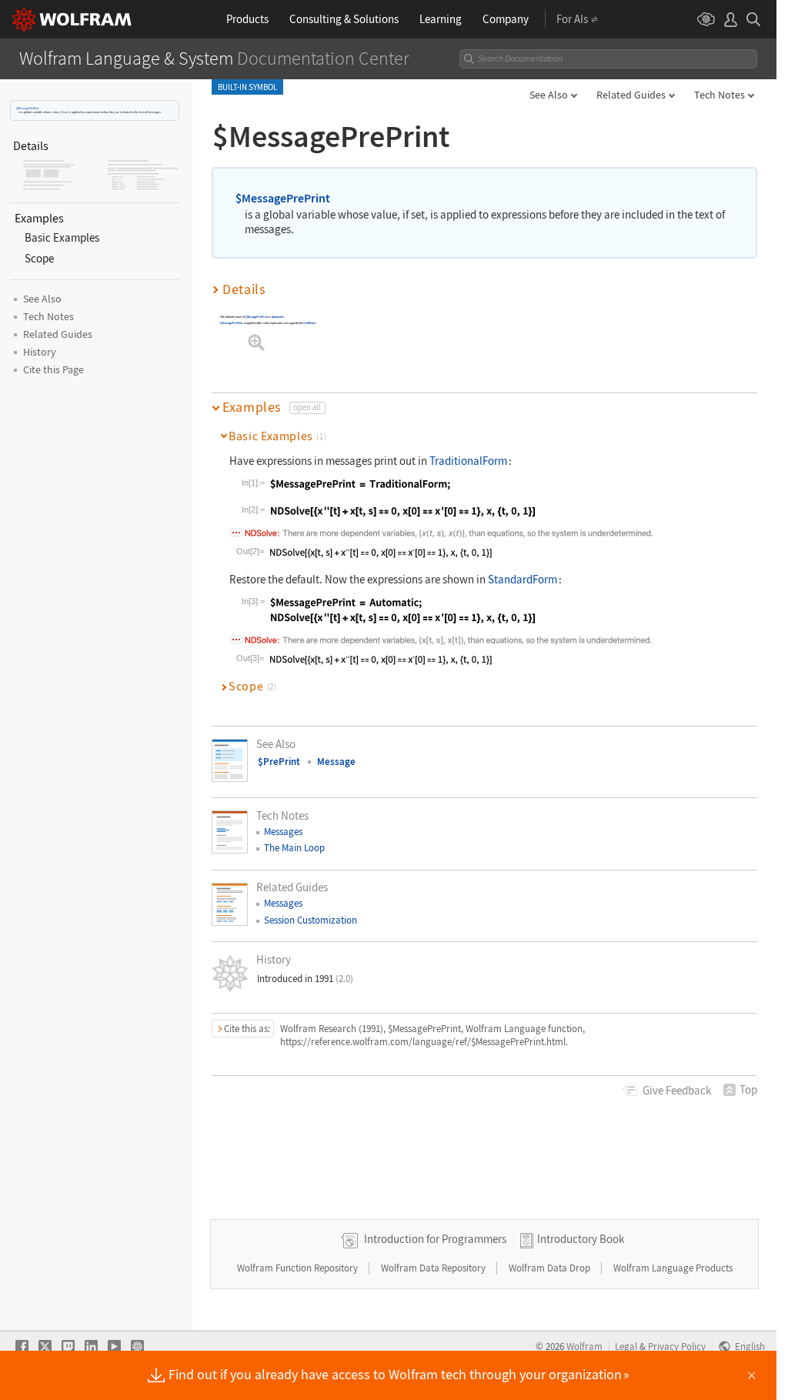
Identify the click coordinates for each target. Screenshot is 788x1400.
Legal (626, 1346)
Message (336, 761)
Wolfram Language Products (673, 1268)
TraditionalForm (468, 460)
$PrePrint (279, 761)
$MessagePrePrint (27, 108)
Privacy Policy (677, 1346)
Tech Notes (719, 95)
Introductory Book (580, 1238)
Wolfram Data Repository (434, 1268)
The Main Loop (294, 847)
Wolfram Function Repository (298, 1268)
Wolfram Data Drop (551, 1268)
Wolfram (584, 1346)
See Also (548, 95)
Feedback (677, 1090)
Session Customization (310, 920)
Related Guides (631, 95)
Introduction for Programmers (435, 1238)
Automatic (278, 317)
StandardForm (522, 579)
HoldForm (309, 323)
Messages (283, 831)
